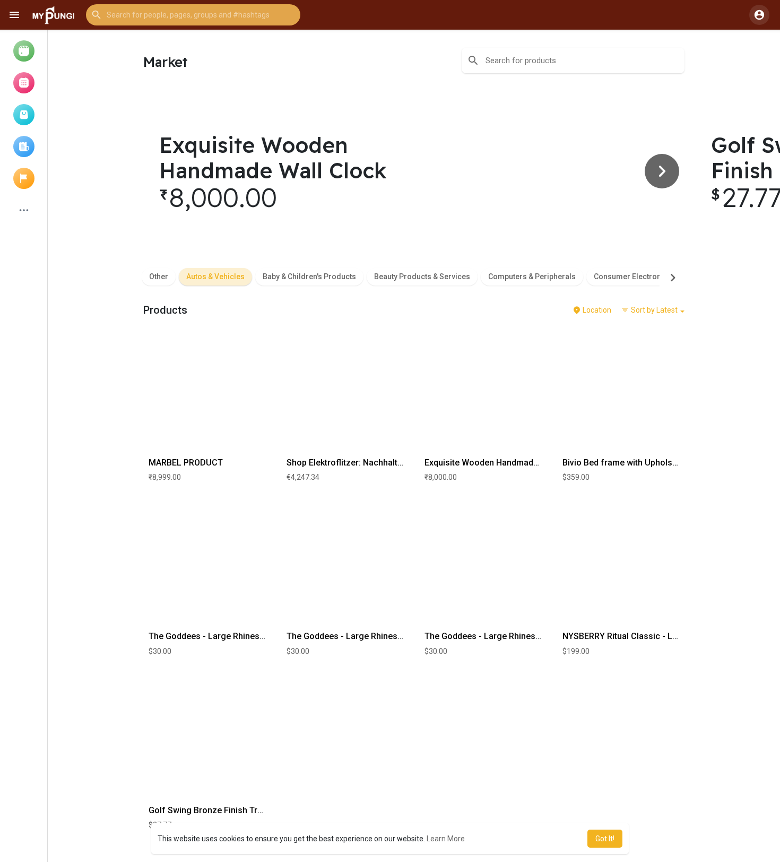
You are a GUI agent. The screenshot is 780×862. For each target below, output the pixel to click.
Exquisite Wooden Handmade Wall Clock (502, 463)
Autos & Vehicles (215, 276)
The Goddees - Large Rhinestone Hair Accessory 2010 (254, 636)
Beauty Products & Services (422, 276)
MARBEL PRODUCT (186, 463)
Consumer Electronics (633, 276)
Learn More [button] (446, 838)
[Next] (662, 171)
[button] (193, 14)
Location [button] (596, 310)
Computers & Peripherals (532, 276)
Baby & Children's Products (309, 276)
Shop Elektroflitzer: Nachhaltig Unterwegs (368, 463)
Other (158, 276)
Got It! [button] (604, 838)
